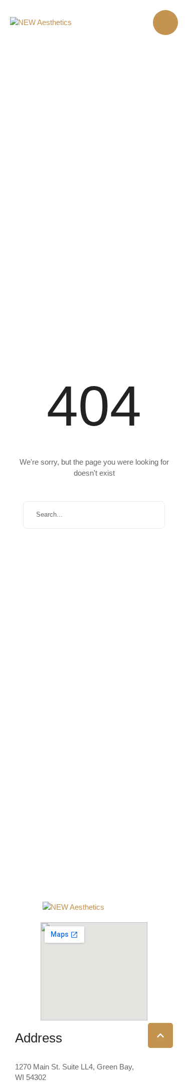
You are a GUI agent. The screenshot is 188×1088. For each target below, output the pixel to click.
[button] (165, 22)
